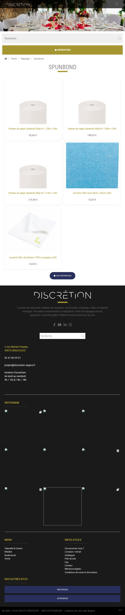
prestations (62, 589)
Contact (68, 565)
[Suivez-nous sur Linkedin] (65, 324)
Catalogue (70, 555)
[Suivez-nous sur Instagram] (70, 324)
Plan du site (70, 558)
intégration (62, 598)
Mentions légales (73, 569)
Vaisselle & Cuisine (13, 548)
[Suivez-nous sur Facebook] (54, 324)
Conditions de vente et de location (81, 572)
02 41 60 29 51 (13, 357)
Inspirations (64, 50)
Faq (66, 562)
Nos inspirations (63, 276)
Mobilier (8, 552)
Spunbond (39, 58)
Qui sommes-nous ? (74, 548)
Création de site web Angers (80, 610)
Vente (14, 58)
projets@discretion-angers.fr (20, 365)
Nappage (25, 58)
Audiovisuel (10, 555)
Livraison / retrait (73, 552)
